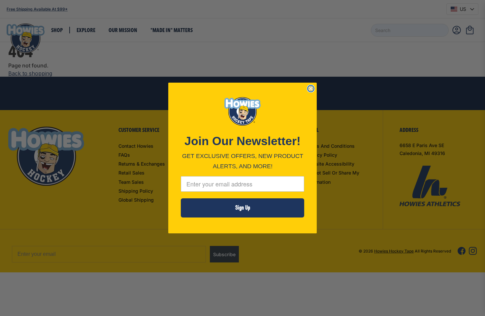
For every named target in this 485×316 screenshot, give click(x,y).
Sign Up (242, 207)
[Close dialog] (310, 88)
